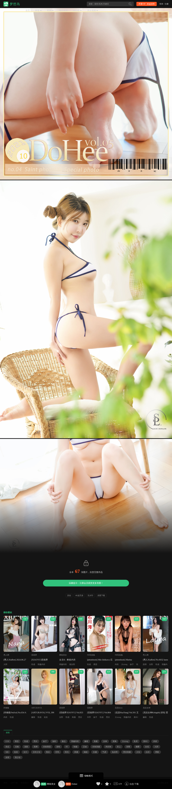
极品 (64, 741)
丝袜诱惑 (47, 747)
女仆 (25, 752)
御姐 (85, 752)
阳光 (67, 752)
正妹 (85, 747)
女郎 (151, 664)
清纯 (58, 747)
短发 (46, 717)
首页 (28, 10)
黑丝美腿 (127, 752)
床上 (119, 747)
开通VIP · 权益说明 (147, 4)
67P (120, 784)
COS (7, 741)
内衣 (117, 664)
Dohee (74, 784)
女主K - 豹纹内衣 (67, 660)
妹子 (132, 664)
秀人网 (6, 655)
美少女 (18, 757)
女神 (105, 741)
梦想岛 (15, 4)
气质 (104, 752)
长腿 (95, 752)
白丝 (148, 752)
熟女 (48, 752)
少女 (138, 752)
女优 (147, 747)
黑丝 (80, 717)
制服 (75, 747)
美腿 (96, 741)
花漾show (119, 708)
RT (67, 747)
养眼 (157, 752)
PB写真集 (91, 655)
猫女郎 (72, 664)
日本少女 (36, 752)
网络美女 (51, 784)
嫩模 (33, 717)
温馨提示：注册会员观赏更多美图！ (86, 583)
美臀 (128, 747)
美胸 (114, 741)
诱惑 (95, 664)
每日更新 (63, 10)
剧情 (145, 664)
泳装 (7, 757)
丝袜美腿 (96, 747)
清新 (26, 747)
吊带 (89, 717)
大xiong (124, 664)
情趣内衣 (41, 664)
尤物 (17, 747)
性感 (33, 664)
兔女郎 (115, 752)
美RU (136, 717)
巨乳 (57, 752)
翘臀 (137, 747)
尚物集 (6, 708)
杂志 (7, 747)
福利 (54, 741)
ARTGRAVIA (36, 708)
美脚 (35, 747)
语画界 (34, 655)
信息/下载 (134, 784)
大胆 (5, 664)
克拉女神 (146, 708)
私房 (136, 741)
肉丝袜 (108, 747)
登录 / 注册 (164, 4)
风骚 (74, 717)
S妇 (7, 752)
